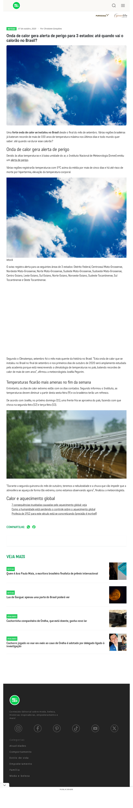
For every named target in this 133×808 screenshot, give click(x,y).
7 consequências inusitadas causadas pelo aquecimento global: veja (49, 505)
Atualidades (18, 745)
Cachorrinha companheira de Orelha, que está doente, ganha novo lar (46, 621)
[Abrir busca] (114, 5)
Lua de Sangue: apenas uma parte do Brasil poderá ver (38, 597)
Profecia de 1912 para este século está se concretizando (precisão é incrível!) (54, 513)
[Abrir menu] (123, 5)
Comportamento (21, 751)
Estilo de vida (19, 757)
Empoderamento (21, 763)
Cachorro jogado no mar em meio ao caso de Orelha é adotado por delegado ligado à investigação (55, 645)
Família (15, 769)
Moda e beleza (20, 775)
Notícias (11, 29)
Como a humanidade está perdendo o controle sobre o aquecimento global (53, 509)
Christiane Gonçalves (53, 28)
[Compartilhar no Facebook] (34, 527)
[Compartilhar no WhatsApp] (28, 527)
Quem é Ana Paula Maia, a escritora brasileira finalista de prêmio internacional (52, 573)
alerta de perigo (19, 160)
